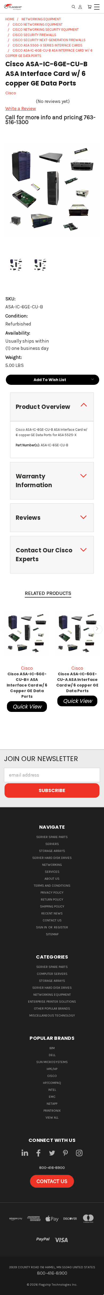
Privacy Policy (52, 892)
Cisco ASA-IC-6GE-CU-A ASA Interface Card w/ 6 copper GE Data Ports (77, 682)
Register (61, 927)
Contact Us (52, 920)
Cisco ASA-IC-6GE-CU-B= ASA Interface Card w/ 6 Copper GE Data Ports (27, 685)
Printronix (52, 1110)
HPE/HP (52, 1069)
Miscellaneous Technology (52, 1015)
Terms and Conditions (52, 885)
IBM (52, 1048)
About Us (52, 879)
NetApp (52, 1104)
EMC (52, 1097)
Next (97, 629)
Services (52, 872)
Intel (52, 1090)
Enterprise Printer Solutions (52, 1001)
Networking (52, 865)
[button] (52, 1181)
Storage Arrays (52, 851)
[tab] (52, 407)
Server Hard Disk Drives (52, 858)
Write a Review (20, 108)
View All (52, 1117)
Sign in (42, 927)
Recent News (52, 913)
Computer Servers (52, 974)
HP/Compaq (52, 1083)
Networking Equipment (52, 995)
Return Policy (52, 899)
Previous (6, 629)
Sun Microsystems (52, 1062)
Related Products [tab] (48, 593)
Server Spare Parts (52, 837)
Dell (52, 1055)
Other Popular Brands (52, 1008)
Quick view (27, 706)
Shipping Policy (52, 906)
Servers (52, 844)
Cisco (52, 1076)
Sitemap (52, 934)
